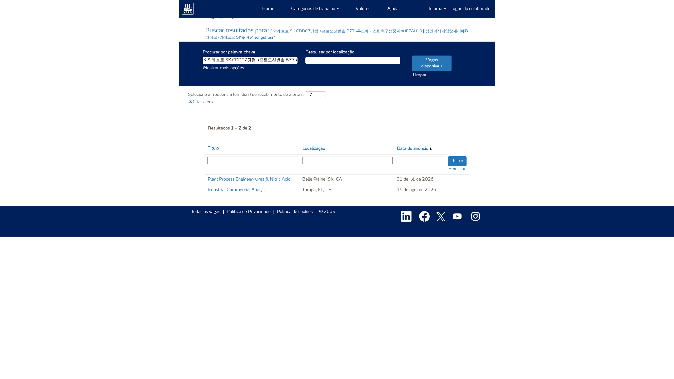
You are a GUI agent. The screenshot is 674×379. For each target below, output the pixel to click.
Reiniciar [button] (456, 169)
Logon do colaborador (471, 9)
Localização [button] (314, 149)
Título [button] (213, 148)
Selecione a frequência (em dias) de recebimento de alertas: (246, 95)
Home (268, 9)
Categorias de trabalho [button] (313, 9)
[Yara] (188, 9)
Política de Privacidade (249, 212)
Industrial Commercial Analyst (237, 190)
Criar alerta (203, 102)
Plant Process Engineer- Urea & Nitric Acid (249, 179)
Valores (363, 9)
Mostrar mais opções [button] (223, 68)
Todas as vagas (205, 212)
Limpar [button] (420, 75)
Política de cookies (295, 212)
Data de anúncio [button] (413, 149)
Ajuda (393, 9)
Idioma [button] (436, 9)
